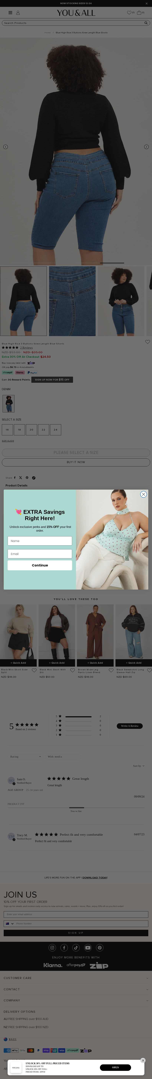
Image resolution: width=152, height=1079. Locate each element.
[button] (143, 1060)
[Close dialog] (143, 494)
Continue (40, 565)
